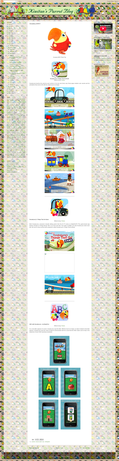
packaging (21, 133)
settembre (12, 51)
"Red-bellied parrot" (10, 99)
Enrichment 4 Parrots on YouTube (55, 18)
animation (22, 102)
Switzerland (21, 148)
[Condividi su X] (39, 439)
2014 (10, 39)
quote (15, 140)
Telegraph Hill (15, 149)
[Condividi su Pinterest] (43, 439)
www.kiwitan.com (35, 18)
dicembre (12, 45)
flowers (20, 118)
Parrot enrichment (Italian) (13, 163)
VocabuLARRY (12, 60)
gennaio (12, 86)
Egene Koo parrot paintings (15, 62)
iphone (33, 441)
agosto (11, 53)
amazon (23, 100)
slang (24, 143)
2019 (10, 30)
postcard (18, 139)
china (8, 109)
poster (23, 139)
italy (14, 124)
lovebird (23, 128)
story (16, 146)
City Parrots (9, 170)
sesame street (15, 143)
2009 (10, 93)
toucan (21, 149)
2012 (10, 43)
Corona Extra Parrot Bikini (15, 64)
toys (43, 441)
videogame (47, 441)
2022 (10, 24)
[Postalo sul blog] (37, 439)
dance (14, 115)
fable (9, 118)
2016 (10, 36)
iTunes (63, 80)
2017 (10, 34)
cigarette (23, 109)
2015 (10, 38)
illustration (14, 123)
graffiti (14, 121)
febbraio (12, 84)
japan (18, 124)
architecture (12, 104)
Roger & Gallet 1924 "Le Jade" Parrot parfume (16, 70)
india (22, 123)
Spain (17, 145)
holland (8, 123)
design (20, 115)
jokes (10, 125)
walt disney (22, 155)
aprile (11, 80)
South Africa (11, 145)
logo (13, 128)
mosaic (13, 132)
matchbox (21, 130)
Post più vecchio (85, 448)
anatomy (16, 102)
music (23, 132)
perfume (17, 136)
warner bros (11, 157)
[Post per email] (32, 439)
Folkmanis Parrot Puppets (15, 66)
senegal (8, 143)
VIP (11, 155)
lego (14, 127)
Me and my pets (22, 18)
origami (15, 133)
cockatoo (9, 112)
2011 (10, 89)
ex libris (19, 117)
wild (16, 157)
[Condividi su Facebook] (41, 439)
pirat (22, 138)
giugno (11, 76)
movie (18, 132)
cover (10, 115)
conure (17, 114)
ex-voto (23, 117)
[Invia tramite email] (36, 439)
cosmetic (23, 114)
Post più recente (34, 448)
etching (14, 117)
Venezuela (9, 152)
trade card (14, 151)
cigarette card (12, 111)
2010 (10, 91)
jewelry (23, 124)
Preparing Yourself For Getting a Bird (15, 166)
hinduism (21, 121)
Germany (9, 121)
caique (15, 108)
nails (10, 133)
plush (40, 441)
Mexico (8, 132)
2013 (10, 41)
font (24, 118)
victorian (15, 152)
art (19, 104)
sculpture (20, 142)
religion (8, 142)
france (15, 120)
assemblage (9, 105)
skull (20, 143)
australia (22, 105)
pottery (10, 140)
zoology (21, 157)
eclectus (9, 117)
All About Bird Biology (11, 168)
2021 (10, 26)
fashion (14, 118)
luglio (11, 55)
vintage (23, 154)
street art (22, 146)
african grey (13, 100)
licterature (20, 127)
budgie (9, 108)
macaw (37, 441)
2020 (10, 28)
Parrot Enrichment (11, 164)
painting (8, 135)
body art (12, 107)
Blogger (68, 456)
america (11, 102)
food (10, 120)
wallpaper (16, 155)
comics (20, 112)
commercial (10, 114)
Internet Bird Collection (12, 172)
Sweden (15, 148)
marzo (11, 82)
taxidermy (9, 149)
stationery (22, 145)
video (20, 152)
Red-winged (21, 140)
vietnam (17, 154)
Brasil (22, 107)
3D (16, 99)
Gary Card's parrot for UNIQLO (16, 68)
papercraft (15, 135)
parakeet (22, 135)
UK (22, 151)
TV (19, 151)
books (17, 107)
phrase (18, 138)
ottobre (11, 49)
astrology (16, 105)
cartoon (20, 108)
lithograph (9, 128)
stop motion (9, 146)
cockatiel (20, 111)
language (8, 127)
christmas (13, 109)
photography (10, 138)
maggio (11, 78)
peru (22, 136)
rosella (13, 142)
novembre (12, 47)
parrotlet (11, 136)
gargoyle (21, 120)
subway (10, 148)
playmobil (9, 139)
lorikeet (17, 128)
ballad (8, 107)
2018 (10, 32)
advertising (22, 99)
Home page (10, 18)
